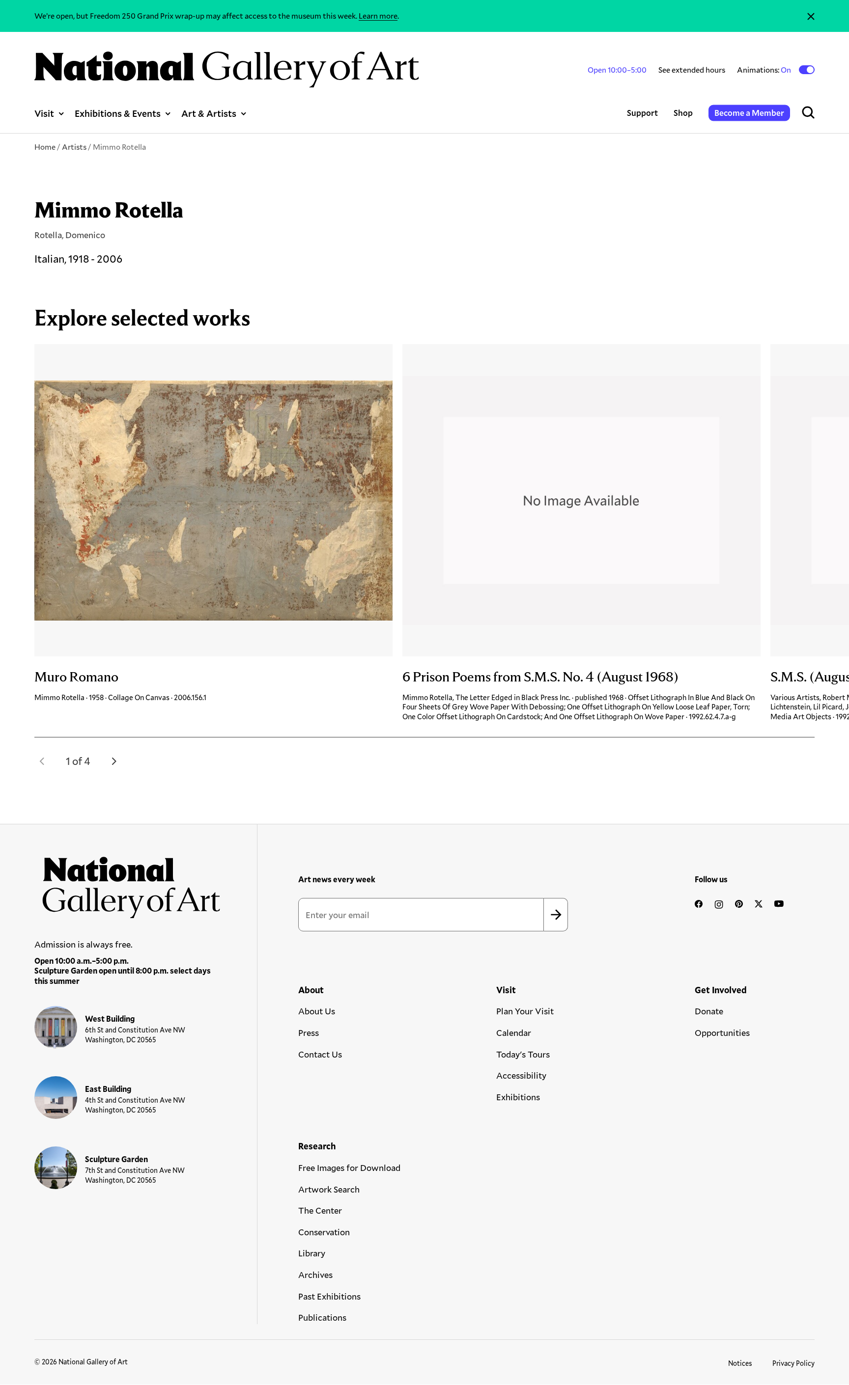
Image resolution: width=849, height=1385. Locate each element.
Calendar (513, 1032)
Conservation (324, 1232)
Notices (740, 1363)
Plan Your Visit (525, 1011)
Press (308, 1032)
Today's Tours (523, 1054)
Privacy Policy (793, 1363)
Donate (709, 1011)
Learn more (378, 15)
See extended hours (691, 69)
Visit (44, 113)
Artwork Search (329, 1189)
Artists (74, 146)
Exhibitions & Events (118, 113)
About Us (316, 1011)
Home (45, 146)
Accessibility (521, 1075)
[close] (811, 16)
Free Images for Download (349, 1167)
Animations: (764, 69)
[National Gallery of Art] (127, 883)
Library (311, 1253)
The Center (320, 1210)
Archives (315, 1274)
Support (642, 112)
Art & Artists (208, 113)
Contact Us (320, 1054)
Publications (322, 1317)
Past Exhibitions (329, 1296)
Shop (683, 112)
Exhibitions (518, 1097)
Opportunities (722, 1032)
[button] (42, 761)
